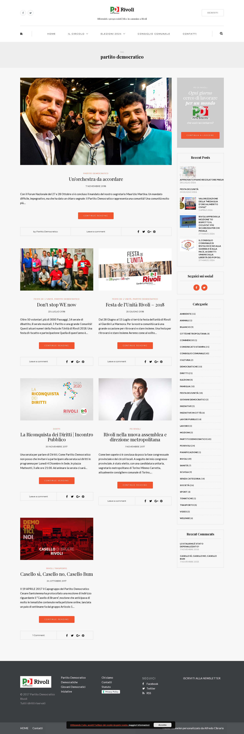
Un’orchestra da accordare (96, 179)
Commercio (187, 340)
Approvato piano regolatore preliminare (205, 179)
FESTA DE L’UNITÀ (189, 189)
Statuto (106, 686)
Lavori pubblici (189, 419)
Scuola (184, 472)
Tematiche (186, 498)
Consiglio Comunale (154, 33)
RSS (148, 693)
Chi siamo (107, 677)
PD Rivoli (135, 429)
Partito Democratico (95, 173)
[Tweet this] (143, 231)
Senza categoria (190, 478)
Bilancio (185, 327)
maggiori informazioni (139, 725)
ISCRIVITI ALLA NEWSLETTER (201, 678)
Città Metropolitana (193, 333)
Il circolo (76, 33)
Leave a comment (96, 231)
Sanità (184, 465)
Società (185, 485)
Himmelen (176, 728)
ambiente (185, 313)
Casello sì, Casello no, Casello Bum (56, 574)
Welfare (185, 518)
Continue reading (96, 215)
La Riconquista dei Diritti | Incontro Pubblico (56, 437)
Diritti (56, 429)
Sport (183, 491)
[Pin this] (154, 231)
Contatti (190, 33)
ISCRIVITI (212, 13)
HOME (51, 33)
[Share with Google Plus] (149, 231)
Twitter (150, 688)
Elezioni (185, 379)
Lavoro (184, 426)
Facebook (152, 683)
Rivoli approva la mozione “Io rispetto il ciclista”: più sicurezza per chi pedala (209, 223)
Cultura (185, 360)
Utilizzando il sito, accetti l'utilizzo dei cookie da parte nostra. (99, 725)
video (183, 511)
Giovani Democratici (192, 399)
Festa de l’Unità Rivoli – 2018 (135, 304)
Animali (184, 320)
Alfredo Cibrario (214, 728)
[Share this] (138, 231)
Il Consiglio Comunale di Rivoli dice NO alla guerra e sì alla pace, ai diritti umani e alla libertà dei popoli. (210, 249)
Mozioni (185, 432)
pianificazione (189, 452)
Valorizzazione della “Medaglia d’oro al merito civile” (208, 202)
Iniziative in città (191, 412)
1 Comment (39, 635)
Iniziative (186, 406)
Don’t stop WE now (56, 304)
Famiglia (185, 386)
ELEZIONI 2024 (111, 33)
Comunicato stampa (192, 346)
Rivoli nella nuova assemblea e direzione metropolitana (135, 437)
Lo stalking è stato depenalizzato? (191, 545)
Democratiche (189, 366)
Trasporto (61, 568)
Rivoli (49, 568)
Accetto (162, 725)
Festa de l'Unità (43, 299)
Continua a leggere (200, 135)
